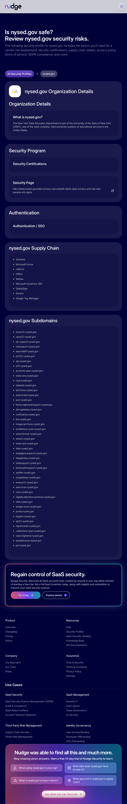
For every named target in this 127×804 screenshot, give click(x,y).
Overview (10, 627)
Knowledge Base (75, 640)
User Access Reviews (77, 732)
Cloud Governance (76, 710)
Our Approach (13, 662)
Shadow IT (72, 701)
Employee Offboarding (78, 736)
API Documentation (76, 645)
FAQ (68, 627)
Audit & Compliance (16, 705)
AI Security (72, 714)
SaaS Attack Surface (16, 710)
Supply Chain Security (17, 732)
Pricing (9, 636)
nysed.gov (48, 73)
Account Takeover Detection (20, 714)
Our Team (10, 666)
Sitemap (70, 675)
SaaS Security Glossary (78, 636)
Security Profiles (75, 631)
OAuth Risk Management (18, 736)
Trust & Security (74, 662)
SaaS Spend (73, 705)
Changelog (11, 631)
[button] (121, 7)
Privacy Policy (73, 671)
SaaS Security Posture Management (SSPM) (29, 701)
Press (8, 671)
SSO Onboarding (75, 741)
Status (8, 640)
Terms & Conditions (76, 666)
